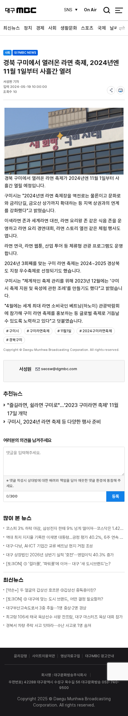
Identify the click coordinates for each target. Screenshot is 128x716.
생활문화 (68, 28)
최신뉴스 (11, 28)
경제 (40, 28)
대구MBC (20, 10)
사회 (52, 28)
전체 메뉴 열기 (119, 10)
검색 (105, 10)
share (111, 90)
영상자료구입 (70, 656)
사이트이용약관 (43, 656)
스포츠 (87, 28)
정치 (28, 28)
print (120, 90)
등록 (115, 496)
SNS (68, 9)
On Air (90, 9)
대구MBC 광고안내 (99, 656)
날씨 (114, 28)
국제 (102, 28)
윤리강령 (20, 656)
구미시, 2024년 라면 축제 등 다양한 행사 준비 (54, 422)
